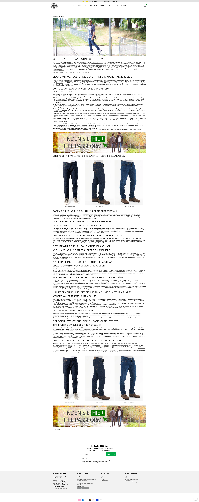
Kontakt (78, 476)
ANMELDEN (111, 454)
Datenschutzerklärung (82, 480)
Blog (126, 476)
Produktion (103, 477)
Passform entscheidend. (94, 299)
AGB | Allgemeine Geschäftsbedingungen (86, 479)
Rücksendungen (80, 486)
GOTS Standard (104, 480)
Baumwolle (59, 83)
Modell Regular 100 (82, 72)
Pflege (116, 328)
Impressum (79, 477)
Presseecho (128, 480)
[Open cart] (145, 5)
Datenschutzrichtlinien (103, 462)
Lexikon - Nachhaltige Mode (107, 482)
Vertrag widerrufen (83, 488)
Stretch (71, 92)
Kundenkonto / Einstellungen (131, 482)
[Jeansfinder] (99, 153)
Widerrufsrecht (80, 484)
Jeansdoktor (141, 348)
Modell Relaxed (68, 72)
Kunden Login (80, 482)
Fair (102, 476)
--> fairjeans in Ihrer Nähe (60, 488)
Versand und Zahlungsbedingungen (85, 483)
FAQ (126, 477)
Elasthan (60, 80)
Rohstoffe (103, 479)
